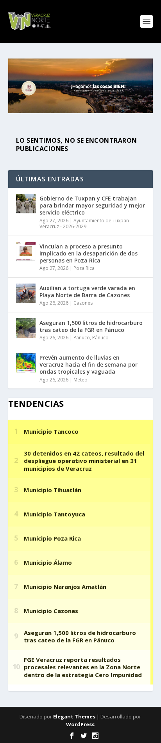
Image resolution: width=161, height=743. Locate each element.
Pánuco (100, 337)
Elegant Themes (74, 716)
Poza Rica (84, 268)
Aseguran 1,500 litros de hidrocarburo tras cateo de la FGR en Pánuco (91, 326)
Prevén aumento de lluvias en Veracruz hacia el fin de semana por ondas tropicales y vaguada (88, 364)
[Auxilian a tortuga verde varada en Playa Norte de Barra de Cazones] (26, 293)
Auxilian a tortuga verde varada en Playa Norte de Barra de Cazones (87, 291)
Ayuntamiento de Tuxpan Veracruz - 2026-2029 (84, 223)
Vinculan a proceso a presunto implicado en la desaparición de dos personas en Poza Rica (88, 253)
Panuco (81, 337)
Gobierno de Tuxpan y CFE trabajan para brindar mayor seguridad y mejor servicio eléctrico (92, 205)
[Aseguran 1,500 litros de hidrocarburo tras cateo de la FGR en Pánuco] (26, 328)
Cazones (83, 303)
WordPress (80, 724)
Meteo (80, 379)
